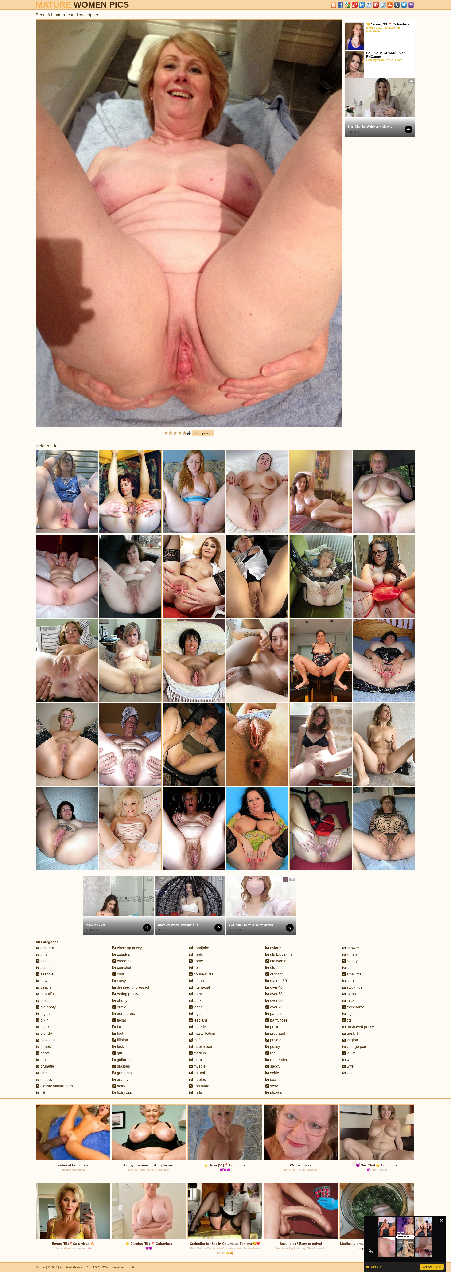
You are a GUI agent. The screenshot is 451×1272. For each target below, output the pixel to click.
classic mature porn (56, 1086)
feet (119, 1033)
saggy (274, 1066)
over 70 (276, 1007)
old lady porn (280, 954)
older (274, 968)
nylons (275, 948)
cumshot (123, 968)
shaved (275, 1093)
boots (44, 1053)
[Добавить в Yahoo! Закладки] (411, 5)
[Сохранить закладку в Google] (347, 5)
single (351, 954)
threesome (355, 1007)
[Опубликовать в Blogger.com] (333, 5)
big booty (47, 1007)
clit (42, 1093)
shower (352, 948)
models (199, 1053)
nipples (199, 1079)
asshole (46, 974)
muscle (199, 1066)
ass (42, 968)
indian (198, 981)
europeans (125, 1014)
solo (350, 981)
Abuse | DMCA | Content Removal (61, 1267)
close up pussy (129, 948)
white (351, 1060)
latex (197, 1001)
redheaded (278, 1060)
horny (198, 961)
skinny (352, 961)
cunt (120, 974)
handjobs (201, 948)
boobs (45, 1047)
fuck (120, 1047)
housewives (203, 974)
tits (348, 1020)
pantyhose (278, 1020)
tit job (351, 1014)
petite (274, 1027)
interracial (201, 987)
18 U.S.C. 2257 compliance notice (112, 1267)
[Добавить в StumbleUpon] (390, 5)
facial (121, 1020)
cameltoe (47, 1073)
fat (118, 1027)
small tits (353, 974)
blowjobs (47, 1040)
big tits (45, 1014)
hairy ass (124, 1093)
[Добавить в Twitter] (404, 5)
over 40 (276, 987)
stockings (354, 987)
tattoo (351, 994)
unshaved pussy (360, 1027)
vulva (351, 1053)
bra (42, 1060)
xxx (349, 1073)
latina (198, 1007)
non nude (201, 1086)
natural (199, 1073)
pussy (274, 1047)
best (43, 1001)
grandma (124, 1073)
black (44, 1027)
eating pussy (127, 994)
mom (197, 1060)
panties (275, 1014)
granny (122, 1079)
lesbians (200, 1020)
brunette (46, 1066)
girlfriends (124, 1060)
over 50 (276, 994)
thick (350, 1001)
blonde (45, 1033)
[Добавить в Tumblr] (397, 5)
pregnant (277, 1033)
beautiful (47, 994)
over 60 (276, 1001)
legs (197, 1014)
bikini (44, 1020)
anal (43, 954)
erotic (121, 1007)
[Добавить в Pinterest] (376, 5)
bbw (43, 981)
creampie (124, 961)
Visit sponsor (203, 433)
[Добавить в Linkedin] (362, 5)
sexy (273, 1086)
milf (196, 1040)
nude (197, 1093)
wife (350, 1066)
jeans (198, 994)
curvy (121, 981)
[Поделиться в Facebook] (340, 5)
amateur (46, 948)
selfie (274, 1073)
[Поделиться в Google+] (355, 5)
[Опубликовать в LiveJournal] (369, 5)
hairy (120, 1086)
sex (272, 1079)
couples (123, 954)
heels (198, 954)
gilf (119, 1053)
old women (278, 961)
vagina (352, 1040)
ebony (121, 1001)
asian (44, 961)
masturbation (204, 1033)
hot (196, 968)
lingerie (199, 1027)
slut (349, 968)
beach (45, 987)
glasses (123, 1066)
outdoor (276, 974)
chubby (46, 1079)
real (272, 1053)
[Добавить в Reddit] (383, 5)
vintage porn (356, 1047)
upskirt (352, 1033)
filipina (122, 1040)
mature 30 (278, 981)
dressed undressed (132, 987)
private (275, 1040)
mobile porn (203, 1047)
